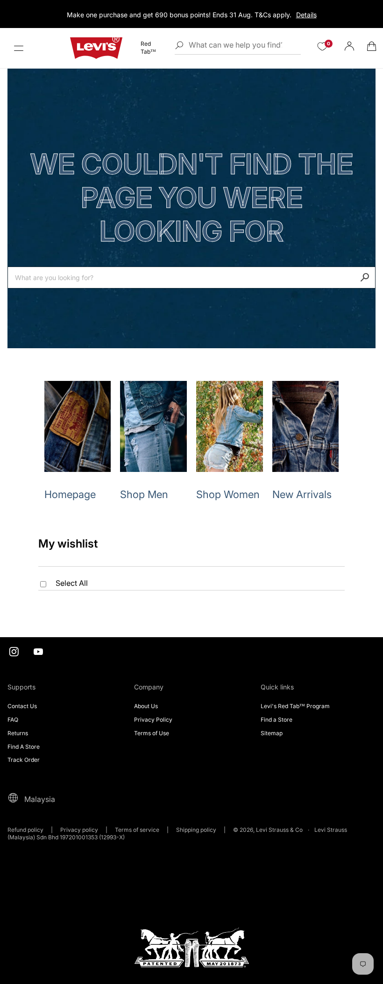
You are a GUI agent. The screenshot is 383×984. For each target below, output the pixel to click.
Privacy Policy (153, 719)
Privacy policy (79, 829)
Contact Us (22, 706)
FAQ (12, 719)
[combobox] (191, 277)
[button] (18, 48)
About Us (146, 706)
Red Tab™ (148, 47)
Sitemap (272, 733)
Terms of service (137, 829)
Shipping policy (196, 829)
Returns (17, 733)
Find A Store (23, 746)
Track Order (23, 759)
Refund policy (25, 829)
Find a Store (276, 719)
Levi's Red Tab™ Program (295, 706)
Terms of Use (151, 733)
